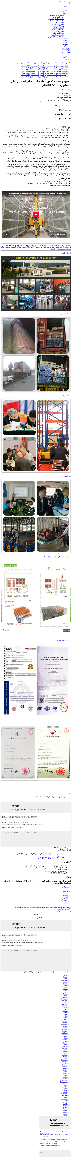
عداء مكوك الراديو (58, 17)
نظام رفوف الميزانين (57, 24)
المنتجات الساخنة (29, 907)
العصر (66, 59)
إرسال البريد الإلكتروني (64, 911)
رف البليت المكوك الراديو (56, 36)
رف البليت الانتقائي (58, 26)
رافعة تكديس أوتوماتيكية (56, 15)
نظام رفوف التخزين (58, 35)
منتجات (65, 13)
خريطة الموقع (19, 907)
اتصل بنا (65, 44)
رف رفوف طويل (58, 31)
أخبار (66, 45)
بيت (66, 10)
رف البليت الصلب (58, 33)
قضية (66, 38)
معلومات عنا (64, 11)
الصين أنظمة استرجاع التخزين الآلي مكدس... (47, 857)
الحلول (65, 40)
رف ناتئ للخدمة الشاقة (56, 20)
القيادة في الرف (59, 22)
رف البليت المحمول (58, 29)
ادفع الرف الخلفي (58, 28)
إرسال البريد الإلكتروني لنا (63, 105)
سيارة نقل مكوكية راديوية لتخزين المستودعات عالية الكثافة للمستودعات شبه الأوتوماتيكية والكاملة (36, 245)
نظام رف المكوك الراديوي (56, 19)
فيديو (66, 42)
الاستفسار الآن (66, 887)
